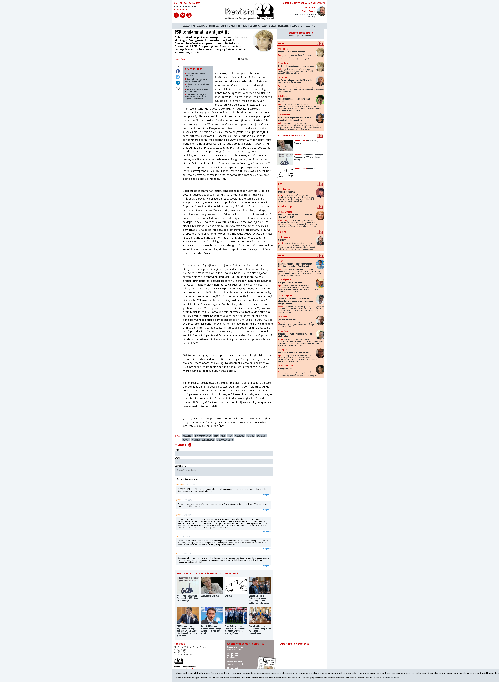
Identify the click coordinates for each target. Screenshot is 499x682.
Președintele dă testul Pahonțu (196, 74)
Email (177, 457)
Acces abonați (180, 9)
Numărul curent (291, 3)
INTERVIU (242, 26)
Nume (178, 449)
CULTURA (255, 26)
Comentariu (180, 465)
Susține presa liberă (300, 34)
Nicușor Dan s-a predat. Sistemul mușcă (196, 90)
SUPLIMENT (298, 26)
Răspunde (267, 495)
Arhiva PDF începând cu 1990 (187, 3)
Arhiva (304, 3)
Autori (312, 3)
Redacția (321, 3)
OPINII (232, 26)
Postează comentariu (187, 479)
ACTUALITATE (200, 26)
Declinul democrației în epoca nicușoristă (196, 80)
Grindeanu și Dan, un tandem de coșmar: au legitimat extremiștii (195, 96)
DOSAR (272, 26)
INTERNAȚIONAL (217, 26)
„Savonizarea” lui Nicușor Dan (197, 85)
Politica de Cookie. (390, 677)
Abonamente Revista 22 (185, 6)
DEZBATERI (283, 26)
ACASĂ (186, 26)
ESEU (264, 26)
